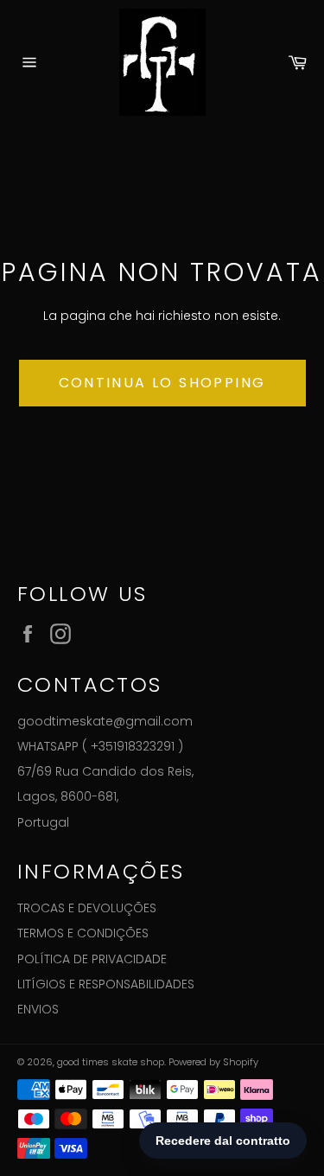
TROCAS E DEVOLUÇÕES (86, 908)
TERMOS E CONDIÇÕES (83, 933)
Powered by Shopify (213, 1062)
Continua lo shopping (162, 383)
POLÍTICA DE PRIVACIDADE (92, 959)
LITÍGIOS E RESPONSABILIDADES (105, 984)
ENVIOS (38, 1009)
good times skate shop (110, 1062)
